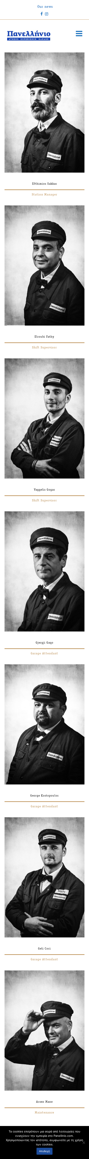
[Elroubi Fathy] (45, 325)
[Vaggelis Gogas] (45, 478)
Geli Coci (44, 948)
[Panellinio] (28, 36)
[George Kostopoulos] (45, 784)
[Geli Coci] (45, 937)
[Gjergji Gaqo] (45, 631)
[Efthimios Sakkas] (45, 172)
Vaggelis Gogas (44, 489)
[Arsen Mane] (45, 1090)
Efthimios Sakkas (44, 184)
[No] (83, 1142)
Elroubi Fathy (44, 337)
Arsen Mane (44, 1102)
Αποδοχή (44, 1151)
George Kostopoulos (44, 795)
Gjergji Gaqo (44, 642)
